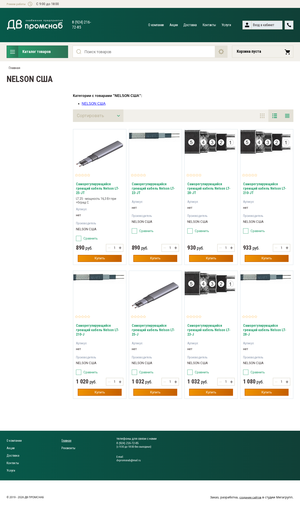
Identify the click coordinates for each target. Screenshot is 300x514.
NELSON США (94, 103)
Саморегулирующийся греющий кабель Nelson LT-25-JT (97, 188)
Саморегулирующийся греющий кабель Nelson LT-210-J (97, 329)
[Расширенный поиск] (221, 51)
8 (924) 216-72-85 (127, 443)
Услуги (226, 25)
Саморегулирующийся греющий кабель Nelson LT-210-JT (264, 188)
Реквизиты (68, 448)
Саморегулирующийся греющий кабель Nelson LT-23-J (208, 329)
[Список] (274, 115)
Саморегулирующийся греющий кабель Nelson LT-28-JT (208, 188)
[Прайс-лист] (287, 115)
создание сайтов (250, 497)
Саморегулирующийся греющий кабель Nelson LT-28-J (264, 329)
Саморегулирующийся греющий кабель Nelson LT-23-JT (153, 188)
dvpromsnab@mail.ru (128, 460)
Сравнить (90, 238)
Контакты (209, 25)
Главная (14, 68)
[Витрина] (262, 115)
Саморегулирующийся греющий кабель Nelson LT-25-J (153, 329)
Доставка (190, 25)
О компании (156, 25)
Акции (174, 25)
